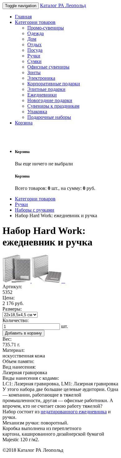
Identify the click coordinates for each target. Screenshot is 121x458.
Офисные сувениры (48, 67)
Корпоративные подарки (53, 83)
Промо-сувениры (45, 27)
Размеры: (12, 309)
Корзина (24, 122)
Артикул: (12, 286)
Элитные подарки (46, 89)
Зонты (34, 72)
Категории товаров (35, 22)
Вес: (6, 339)
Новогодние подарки (49, 100)
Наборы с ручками (34, 210)
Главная (23, 16)
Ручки (33, 55)
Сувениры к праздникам (53, 106)
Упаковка (37, 111)
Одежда (35, 33)
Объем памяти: (18, 361)
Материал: (13, 350)
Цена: (8, 297)
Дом (31, 39)
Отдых (34, 44)
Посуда (35, 50)
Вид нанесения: (19, 367)
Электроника (41, 78)
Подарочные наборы (49, 117)
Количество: (15, 320)
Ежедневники (42, 94)
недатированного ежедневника (74, 411)
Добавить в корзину (23, 333)
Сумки (34, 61)
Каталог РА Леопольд (63, 5)
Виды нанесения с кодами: (30, 378)
